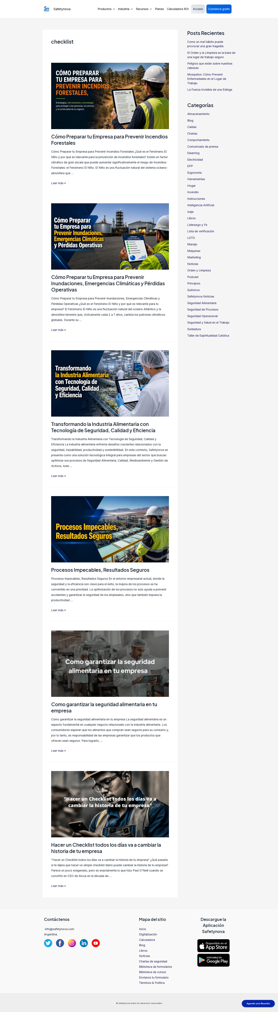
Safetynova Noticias (200, 296)
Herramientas (196, 179)
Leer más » (58, 183)
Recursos (142, 9)
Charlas (192, 133)
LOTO (191, 238)
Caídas (191, 127)
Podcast (192, 277)
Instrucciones (196, 198)
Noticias (192, 264)
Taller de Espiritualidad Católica (208, 335)
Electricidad (195, 159)
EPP (190, 166)
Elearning (193, 153)
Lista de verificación (200, 231)
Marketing (194, 257)
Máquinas (193, 251)
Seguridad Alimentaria (201, 303)
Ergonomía (194, 172)
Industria (123, 9)
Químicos (193, 290)
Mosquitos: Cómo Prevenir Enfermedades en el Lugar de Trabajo (206, 79)
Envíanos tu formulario (154, 977)
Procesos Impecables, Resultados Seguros (100, 570)
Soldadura (194, 329)
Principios (193, 283)
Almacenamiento (198, 114)
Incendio (193, 192)
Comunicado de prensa (202, 146)
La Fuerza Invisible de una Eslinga (209, 89)
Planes (159, 9)
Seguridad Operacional (202, 316)
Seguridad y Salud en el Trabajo (208, 322)
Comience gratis (219, 9)
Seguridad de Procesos (202, 309)
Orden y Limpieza (199, 270)
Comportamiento (198, 140)
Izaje (190, 211)
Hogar (191, 185)
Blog (190, 120)
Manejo (192, 244)
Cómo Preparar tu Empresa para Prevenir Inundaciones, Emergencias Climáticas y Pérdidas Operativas (108, 283)
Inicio (142, 929)
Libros (191, 218)
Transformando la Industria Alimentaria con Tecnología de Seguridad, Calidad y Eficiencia (103, 427)
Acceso (198, 9)
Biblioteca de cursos (152, 972)
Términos (145, 982)
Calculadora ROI (178, 9)
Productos (104, 9)
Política (160, 982)
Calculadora (147, 939)
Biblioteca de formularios (155, 966)
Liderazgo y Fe (197, 224)
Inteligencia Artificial (200, 205)
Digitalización (148, 934)
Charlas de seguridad (153, 961)
